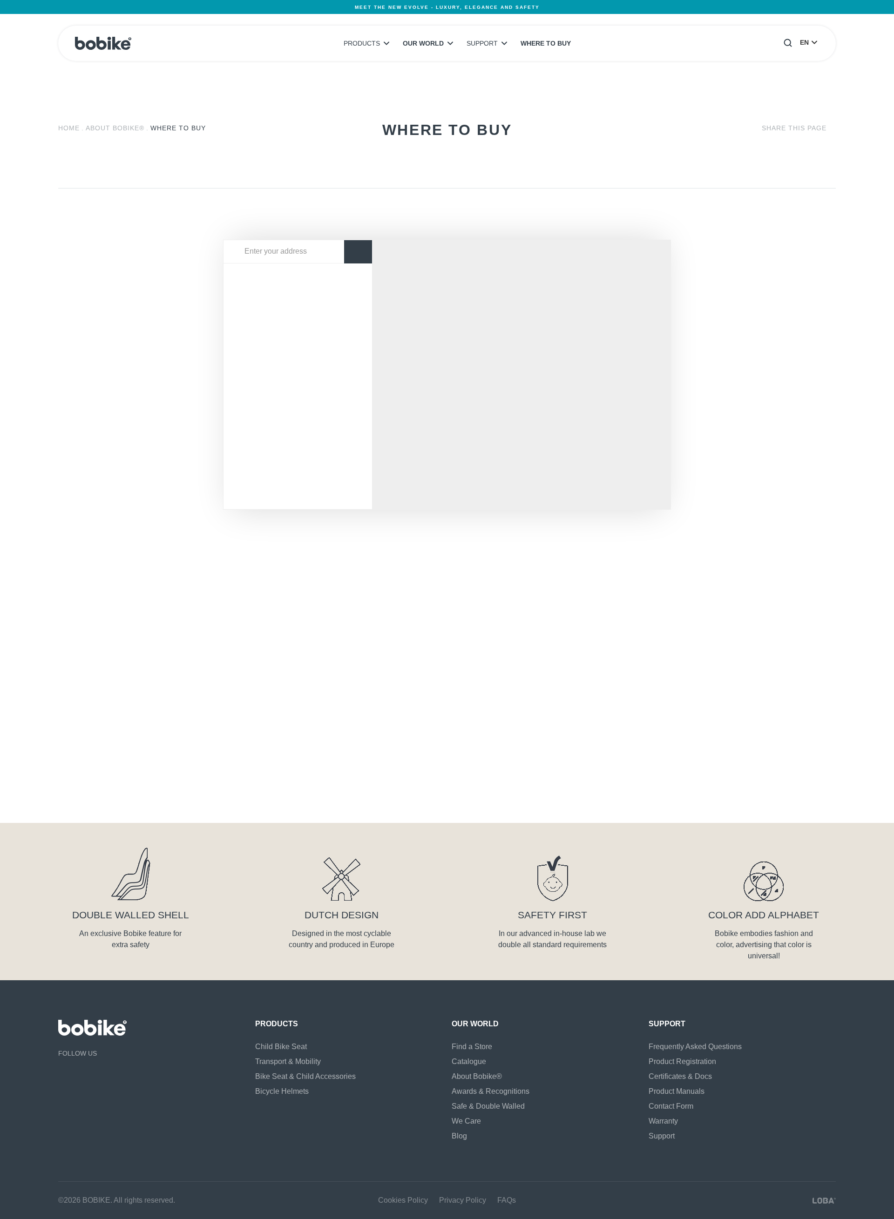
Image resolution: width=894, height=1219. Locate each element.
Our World (423, 43)
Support (482, 43)
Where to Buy (546, 43)
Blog (459, 1136)
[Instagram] (95, 1073)
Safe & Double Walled (488, 1106)
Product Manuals (676, 1091)
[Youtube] (78, 1073)
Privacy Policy (185, 806)
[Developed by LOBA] (824, 1200)
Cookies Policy (403, 1200)
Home (69, 128)
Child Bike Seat (281, 1047)
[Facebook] (62, 1073)
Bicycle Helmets (282, 1091)
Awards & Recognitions (490, 1091)
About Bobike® (115, 128)
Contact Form (671, 1106)
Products (362, 43)
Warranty (663, 1121)
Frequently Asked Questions (695, 1047)
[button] (787, 42)
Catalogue (469, 1061)
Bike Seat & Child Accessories (305, 1076)
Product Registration (682, 1061)
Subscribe (775, 742)
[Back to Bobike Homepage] (103, 43)
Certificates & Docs (680, 1076)
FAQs (506, 1200)
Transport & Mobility (288, 1061)
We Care (466, 1121)
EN (804, 42)
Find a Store (472, 1047)
